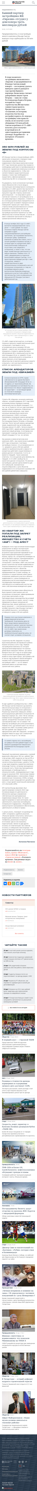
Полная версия (7, 1483)
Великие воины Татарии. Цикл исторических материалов (16, 918)
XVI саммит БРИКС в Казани (15, 910)
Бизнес (20, 870)
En (24, 1466)
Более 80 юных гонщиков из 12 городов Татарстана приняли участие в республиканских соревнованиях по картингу (18, 1130)
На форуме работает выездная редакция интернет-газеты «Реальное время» (18, 1172)
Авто (3, 1078)
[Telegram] (17, 883)
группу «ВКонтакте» (19, 852)
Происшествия (7, 1288)
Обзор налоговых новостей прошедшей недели (18, 1213)
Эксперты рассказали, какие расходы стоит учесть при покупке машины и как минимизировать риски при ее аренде (17, 1087)
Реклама (5, 1469)
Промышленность (8, 1164)
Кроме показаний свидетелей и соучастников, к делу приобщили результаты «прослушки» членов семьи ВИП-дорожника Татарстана (18, 1297)
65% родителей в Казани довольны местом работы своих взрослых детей (18, 968)
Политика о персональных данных (10, 1474)
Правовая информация (10, 1471)
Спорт (4, 1121)
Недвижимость (9, 10)
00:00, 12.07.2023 (7, 29)
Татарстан (7, 874)
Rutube (10, 862)
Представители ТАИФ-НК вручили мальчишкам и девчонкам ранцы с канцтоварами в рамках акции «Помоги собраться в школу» (18, 1044)
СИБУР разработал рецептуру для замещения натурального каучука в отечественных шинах (18, 1341)
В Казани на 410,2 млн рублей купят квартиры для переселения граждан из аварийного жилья (17, 991)
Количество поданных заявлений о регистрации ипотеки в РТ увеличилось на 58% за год (18, 959)
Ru (20, 1466)
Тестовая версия (8, 1485)
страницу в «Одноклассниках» (16, 856)
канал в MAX (10, 855)
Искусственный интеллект (14, 927)
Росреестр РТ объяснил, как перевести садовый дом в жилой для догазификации (17, 983)
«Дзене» (18, 862)
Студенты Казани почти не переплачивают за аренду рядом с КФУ (18, 975)
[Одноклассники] (9, 883)
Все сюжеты (19, 933)
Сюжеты (9, 903)
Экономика (6, 1206)
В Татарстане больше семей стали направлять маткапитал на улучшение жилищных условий (18, 1000)
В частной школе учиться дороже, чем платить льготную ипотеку (18, 951)
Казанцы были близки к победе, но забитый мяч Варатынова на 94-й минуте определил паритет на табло (18, 1253)
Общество (5, 1037)
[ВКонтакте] (5, 883)
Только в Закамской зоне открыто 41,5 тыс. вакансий (17, 1382)
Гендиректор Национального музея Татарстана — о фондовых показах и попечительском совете (16, 1423)
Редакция (5, 1466)
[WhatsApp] (13, 883)
